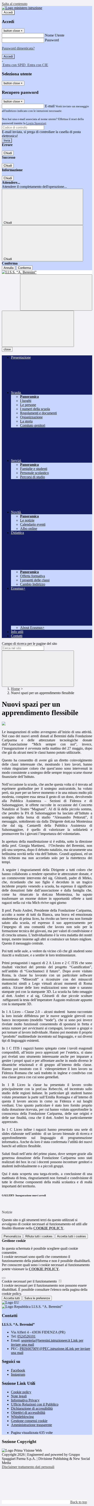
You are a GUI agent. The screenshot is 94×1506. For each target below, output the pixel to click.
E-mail (50, 106)
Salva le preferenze (37, 1298)
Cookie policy (21, 1392)
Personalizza (12, 1236)
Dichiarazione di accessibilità (32, 1408)
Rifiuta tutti (38, 1236)
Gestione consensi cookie (29, 1421)
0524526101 (26, 1336)
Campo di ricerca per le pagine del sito (29, 643)
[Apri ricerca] (56, 292)
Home (15, 689)
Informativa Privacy (25, 1400)
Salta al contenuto (14, 4)
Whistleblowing (22, 1417)
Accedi (8, 12)
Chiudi (8, 153)
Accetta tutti (71, 1236)
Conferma (24, 268)
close (7, 349)
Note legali (19, 1396)
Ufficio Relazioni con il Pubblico (34, 1404)
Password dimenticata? (18, 48)
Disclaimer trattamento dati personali (28, 1467)
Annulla (8, 268)
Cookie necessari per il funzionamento (30, 1281)
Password (52, 40)
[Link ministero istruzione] (22, 8)
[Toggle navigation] (38, 329)
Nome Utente (54, 35)
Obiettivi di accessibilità (28, 1412)
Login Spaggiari (36, 123)
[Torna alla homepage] (47, 272)
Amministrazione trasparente (31, 1425)
